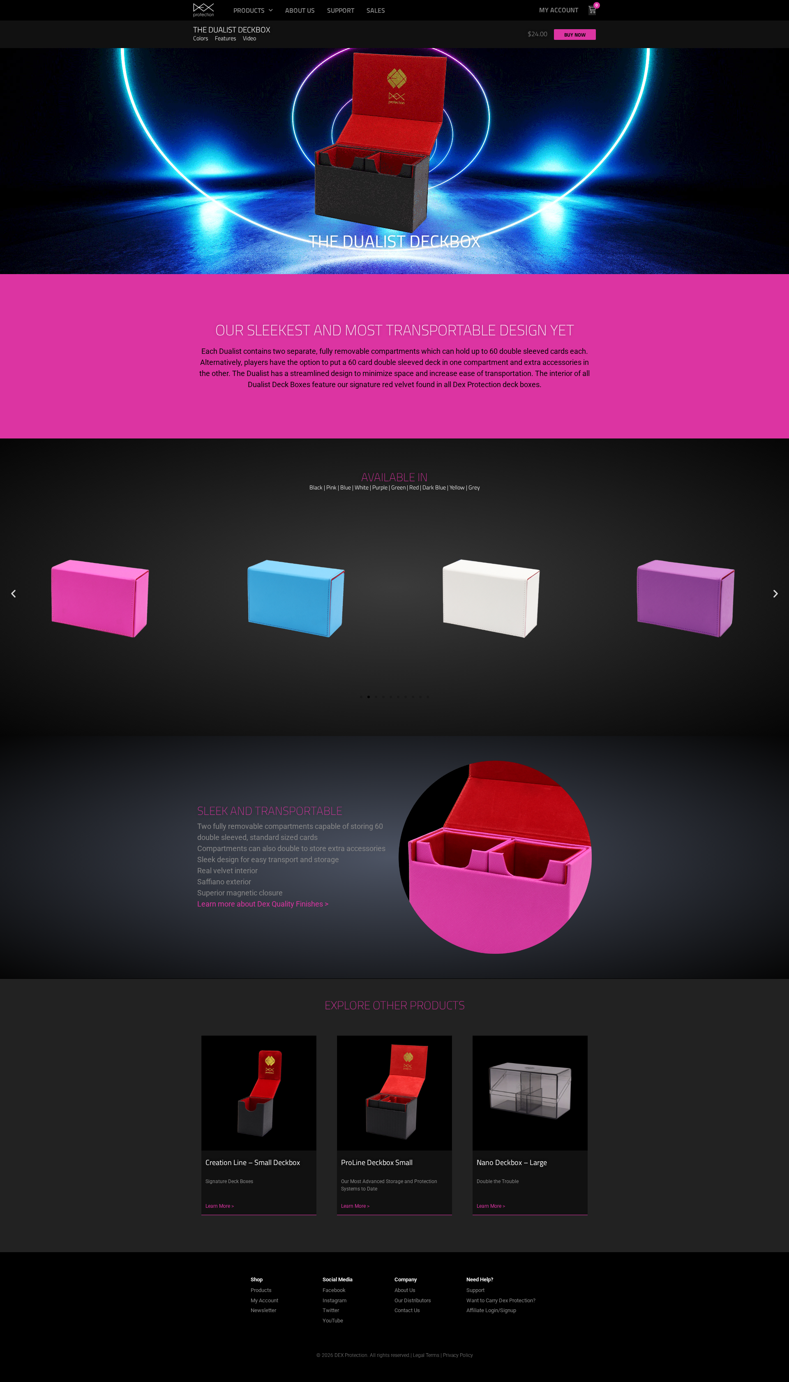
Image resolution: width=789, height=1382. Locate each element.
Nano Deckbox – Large (512, 1162)
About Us (300, 10)
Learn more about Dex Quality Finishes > (262, 904)
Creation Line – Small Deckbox (252, 1162)
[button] (537, 33)
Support (340, 10)
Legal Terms (426, 1355)
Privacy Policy (458, 1355)
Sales (376, 10)
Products (249, 10)
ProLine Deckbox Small (377, 1162)
